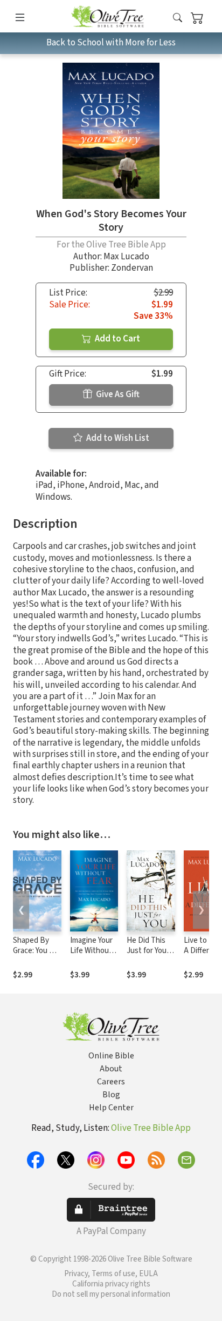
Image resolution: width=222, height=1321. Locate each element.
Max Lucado (126, 256)
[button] (177, 18)
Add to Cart (116, 338)
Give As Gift (117, 394)
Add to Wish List (117, 438)
